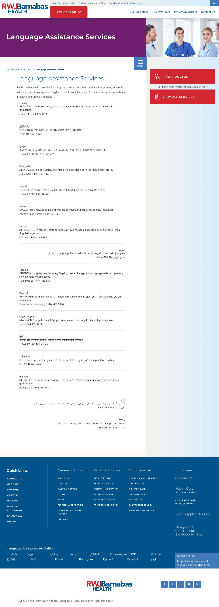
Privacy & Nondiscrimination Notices (37, 601)
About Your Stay (104, 483)
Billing (102, 3)
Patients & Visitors (21, 69)
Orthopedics (137, 494)
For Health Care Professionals (125, 3)
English (12, 554)
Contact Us (15, 479)
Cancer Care (137, 483)
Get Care (13, 484)
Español (132, 559)
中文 (33, 559)
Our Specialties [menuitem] (138, 11)
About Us (63, 478)
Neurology (136, 499)
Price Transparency (106, 505)
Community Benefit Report (69, 512)
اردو (153, 559)
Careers (92, 3)
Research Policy (104, 601)
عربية (30, 554)
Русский (108, 559)
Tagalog (53, 554)
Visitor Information (106, 489)
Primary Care (137, 489)
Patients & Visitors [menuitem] (185, 11)
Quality (62, 483)
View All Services (179, 96)
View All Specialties (141, 510)
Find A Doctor (175, 76)
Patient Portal (103, 478)
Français (74, 554)
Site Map (63, 519)
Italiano (156, 554)
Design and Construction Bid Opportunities (188, 530)
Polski (59, 559)
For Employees (184, 478)
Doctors (13, 490)
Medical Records (104, 499)
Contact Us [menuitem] (208, 11)
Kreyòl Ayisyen (120, 554)
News (61, 499)
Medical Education (14, 508)
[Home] (25, 9)
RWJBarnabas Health (64, 3)
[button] (214, 3)
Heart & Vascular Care (143, 478)
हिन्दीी (133, 554)
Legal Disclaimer (83, 601)
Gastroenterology (140, 505)
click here (203, 565)
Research (14, 501)
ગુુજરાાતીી (94, 554)
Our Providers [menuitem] (161, 11)
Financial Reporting (70, 505)
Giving (82, 3)
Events (62, 494)
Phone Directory (104, 494)
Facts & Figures (67, 489)
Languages (14, 516)
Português (86, 559)
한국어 (11, 559)
